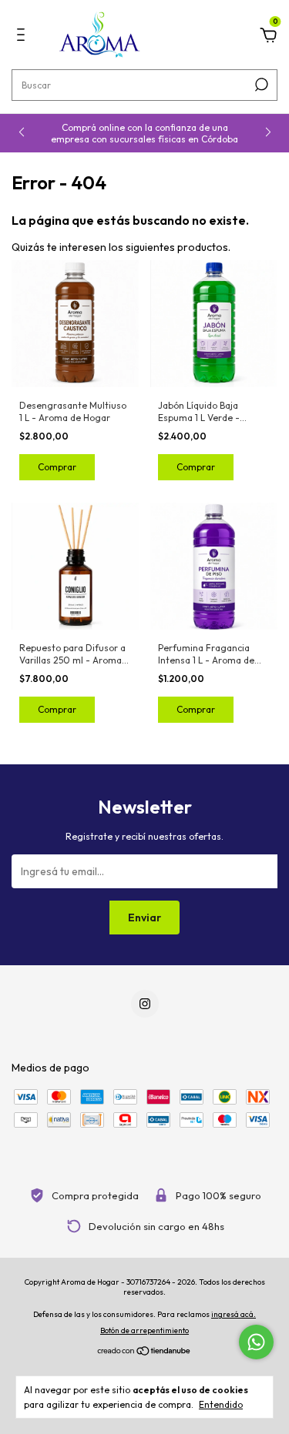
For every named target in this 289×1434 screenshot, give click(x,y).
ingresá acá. (233, 1314)
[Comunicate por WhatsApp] (256, 1342)
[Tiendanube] (144, 1352)
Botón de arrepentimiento (144, 1330)
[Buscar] (260, 84)
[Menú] (23, 37)
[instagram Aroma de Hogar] (145, 1004)
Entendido (221, 1404)
